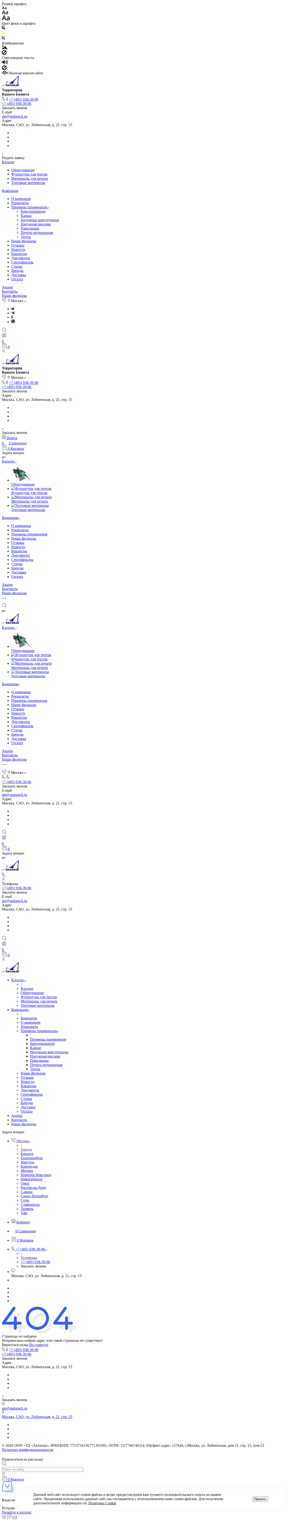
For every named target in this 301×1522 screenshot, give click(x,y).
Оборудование (23, 170)
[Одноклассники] (12, 317)
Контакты (10, 291)
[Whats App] (13, 322)
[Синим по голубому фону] (3, 39)
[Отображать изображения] (4, 48)
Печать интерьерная (37, 233)
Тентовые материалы (28, 183)
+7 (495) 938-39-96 (23, 99)
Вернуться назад (15, 1345)
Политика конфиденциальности (27, 1450)
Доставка (18, 275)
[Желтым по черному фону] (3, 34)
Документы (20, 258)
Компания (10, 191)
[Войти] (4, 336)
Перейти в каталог (17, 1512)
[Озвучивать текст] (5, 63)
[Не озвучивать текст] (4, 69)
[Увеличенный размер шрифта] (6, 19)
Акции (7, 287)
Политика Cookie (102, 1503)
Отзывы (17, 245)
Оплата (17, 279)
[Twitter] (12, 309)
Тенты (26, 237)
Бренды (17, 271)
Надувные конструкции (40, 220)
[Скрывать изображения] (4, 54)
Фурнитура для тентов (29, 174)
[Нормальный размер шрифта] (5, 13)
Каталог (8, 162)
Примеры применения (29, 207)
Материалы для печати (29, 178)
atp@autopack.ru (14, 116)
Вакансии (19, 254)
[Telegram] (13, 313)
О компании (21, 199)
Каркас (26, 216)
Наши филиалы (23, 241)
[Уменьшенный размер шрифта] (4, 8)
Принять (260, 1499)
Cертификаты (22, 262)
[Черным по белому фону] (3, 29)
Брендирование (33, 211)
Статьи (17, 266)
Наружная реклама (36, 224)
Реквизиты (20, 203)
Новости (18, 250)
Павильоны (30, 228)
